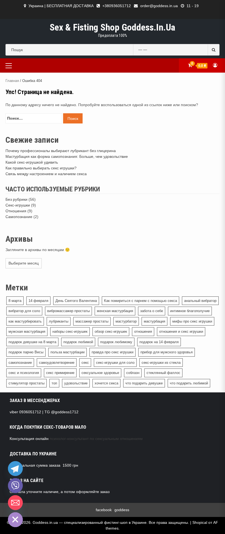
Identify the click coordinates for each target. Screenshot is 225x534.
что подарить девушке (144, 383)
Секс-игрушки (17, 205)
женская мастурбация (115, 311)
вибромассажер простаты (68, 311)
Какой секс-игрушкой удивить (31, 162)
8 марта (15, 301)
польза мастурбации (67, 352)
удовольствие (76, 383)
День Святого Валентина (76, 301)
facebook (104, 510)
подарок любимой (78, 342)
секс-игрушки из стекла (161, 362)
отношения (143, 331)
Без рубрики (16, 199)
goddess (121, 510)
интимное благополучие (190, 311)
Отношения (15, 211)
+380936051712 (116, 6)
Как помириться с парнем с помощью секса (140, 301)
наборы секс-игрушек (70, 331)
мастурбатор (126, 321)
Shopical (199, 522)
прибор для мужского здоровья (166, 352)
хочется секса (106, 383)
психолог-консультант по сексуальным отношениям (96, 438)
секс (85, 362)
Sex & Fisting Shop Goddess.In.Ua (112, 27)
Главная (12, 81)
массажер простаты (91, 321)
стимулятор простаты (26, 383)
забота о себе (151, 311)
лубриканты (58, 321)
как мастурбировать (25, 321)
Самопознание (18, 216)
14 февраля (38, 301)
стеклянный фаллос (163, 373)
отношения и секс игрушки (181, 331)
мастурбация (154, 321)
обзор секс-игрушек (111, 331)
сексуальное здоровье (100, 373)
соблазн (132, 373)
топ (54, 383)
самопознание (20, 362)
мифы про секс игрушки (192, 321)
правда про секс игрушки (112, 352)
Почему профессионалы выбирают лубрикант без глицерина (60, 150)
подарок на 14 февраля (159, 342)
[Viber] (15, 485)
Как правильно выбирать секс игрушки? (41, 168)
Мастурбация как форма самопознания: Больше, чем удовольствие (66, 156)
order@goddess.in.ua (159, 6)
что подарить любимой (189, 383)
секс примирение (60, 373)
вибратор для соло (24, 311)
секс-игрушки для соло (115, 362)
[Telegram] (15, 468)
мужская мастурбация (27, 331)
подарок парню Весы (26, 352)
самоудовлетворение (56, 362)
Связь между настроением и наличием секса (46, 174)
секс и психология (24, 373)
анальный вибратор (200, 301)
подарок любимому (116, 342)
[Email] (15, 502)
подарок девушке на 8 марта (32, 342)
